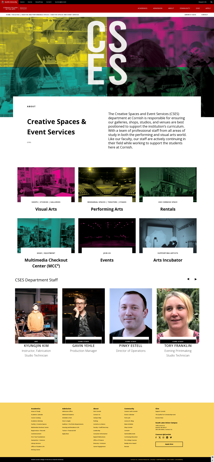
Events (30, 2)
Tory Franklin (178, 346)
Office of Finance (98, 440)
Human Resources (144, 459)
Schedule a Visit (67, 418)
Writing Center (35, 449)
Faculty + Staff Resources (158, 459)
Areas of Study (35, 411)
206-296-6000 (159, 429)
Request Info (202, 2)
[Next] (195, 279)
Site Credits (170, 459)
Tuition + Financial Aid (69, 430)
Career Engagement (99, 446)
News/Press (39, 2)
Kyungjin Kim (36, 346)
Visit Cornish (97, 411)
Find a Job (127, 418)
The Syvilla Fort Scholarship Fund (165, 414)
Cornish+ (49, 2)
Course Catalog (36, 418)
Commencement (36, 434)
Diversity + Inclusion (99, 443)
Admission (157, 8)
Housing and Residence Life (70, 427)
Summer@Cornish (60, 2)
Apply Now (65, 434)
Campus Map (97, 418)
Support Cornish (160, 411)
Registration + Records (38, 430)
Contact (204, 15)
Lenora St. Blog (190, 15)
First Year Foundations (38, 437)
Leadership (96, 430)
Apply (208, 8)
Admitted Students (68, 414)
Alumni (22, 2)
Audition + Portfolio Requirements (72, 424)
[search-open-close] (211, 2)
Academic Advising (37, 421)
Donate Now (159, 418)
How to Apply (66, 421)
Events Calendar (129, 414)
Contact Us (96, 414)
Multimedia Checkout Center (40, 427)
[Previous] (188, 279)
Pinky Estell (130, 346)
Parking (95, 421)
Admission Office (67, 411)
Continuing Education (131, 437)
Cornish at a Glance (99, 424)
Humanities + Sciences (38, 440)
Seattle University (11, 2)
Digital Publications (99, 437)
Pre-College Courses (130, 440)
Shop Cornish (128, 427)
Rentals (126, 446)
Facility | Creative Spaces (39, 424)
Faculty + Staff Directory (100, 427)
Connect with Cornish (130, 411)
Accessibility (179, 459)
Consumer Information (100, 434)
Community (185, 8)
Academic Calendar (37, 414)
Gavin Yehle (83, 346)
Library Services (36, 443)
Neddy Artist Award (130, 443)
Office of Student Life (37, 446)
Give (198, 8)
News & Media (128, 424)
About (171, 8)
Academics (142, 8)
